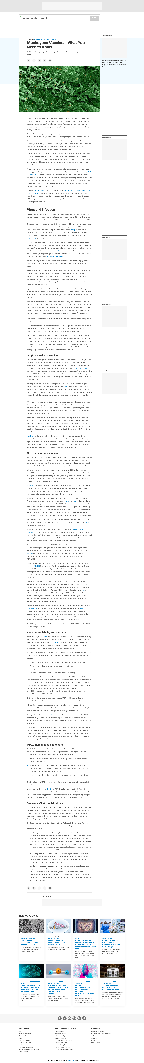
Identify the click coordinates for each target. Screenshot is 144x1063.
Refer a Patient (95, 1042)
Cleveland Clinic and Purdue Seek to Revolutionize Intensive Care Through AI (111, 944)
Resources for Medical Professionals (29, 1049)
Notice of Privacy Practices (62, 1047)
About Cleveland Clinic (25, 1033)
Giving (20, 1038)
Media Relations (23, 1051)
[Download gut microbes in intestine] (85, 926)
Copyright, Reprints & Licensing (63, 1040)
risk (83, 590)
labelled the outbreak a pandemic (59, 251)
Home (20, 1031)
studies (34, 608)
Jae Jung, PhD (39, 190)
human (75, 501)
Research (35, 938)
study (65, 387)
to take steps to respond (55, 257)
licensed (47, 569)
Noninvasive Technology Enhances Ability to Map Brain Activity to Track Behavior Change (30, 988)
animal (67, 501)
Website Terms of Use (61, 1042)
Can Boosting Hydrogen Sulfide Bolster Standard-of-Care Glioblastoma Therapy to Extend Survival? (58, 989)
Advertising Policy (60, 1036)
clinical (29, 608)
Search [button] (94, 17)
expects (49, 677)
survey (73, 230)
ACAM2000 (31, 486)
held (45, 637)
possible (87, 522)
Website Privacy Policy (61, 1045)
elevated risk (31, 238)
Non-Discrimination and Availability (64, 1049)
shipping (49, 789)
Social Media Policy (60, 1038)
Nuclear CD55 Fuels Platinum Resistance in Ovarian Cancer (57, 943)
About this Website (60, 1033)
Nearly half (30, 436)
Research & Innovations (25, 1042)
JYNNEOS (36, 566)
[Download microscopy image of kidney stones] (31, 926)
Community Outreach (25, 1040)
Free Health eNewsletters (26, 1047)
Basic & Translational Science (41, 39)
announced (55, 642)
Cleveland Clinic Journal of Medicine (101, 1033)
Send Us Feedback (60, 1031)
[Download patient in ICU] (112, 926)
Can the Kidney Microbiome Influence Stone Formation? (29, 943)
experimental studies (81, 368)
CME (92, 1036)
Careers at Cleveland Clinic (26, 1036)
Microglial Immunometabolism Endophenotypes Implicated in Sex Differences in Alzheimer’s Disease (85, 990)
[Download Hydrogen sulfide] (58, 971)
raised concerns (55, 715)
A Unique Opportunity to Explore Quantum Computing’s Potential (111, 987)
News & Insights (54, 39)
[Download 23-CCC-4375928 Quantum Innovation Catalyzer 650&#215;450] (112, 971)
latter (81, 608)
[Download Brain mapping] (31, 971)
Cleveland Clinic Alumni (97, 1031)
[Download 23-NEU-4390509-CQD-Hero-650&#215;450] (85, 971)
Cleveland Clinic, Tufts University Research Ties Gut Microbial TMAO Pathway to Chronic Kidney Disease (85, 945)
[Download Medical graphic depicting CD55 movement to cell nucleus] (58, 926)
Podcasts (94, 1040)
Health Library (23, 1045)
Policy (114, 66)
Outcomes (94, 1038)
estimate (30, 553)
